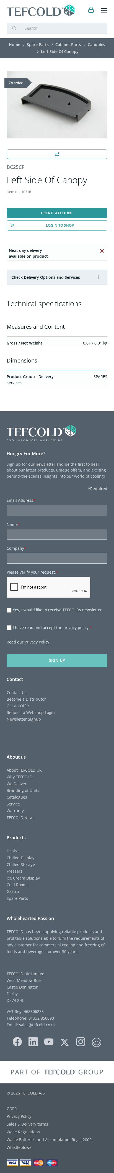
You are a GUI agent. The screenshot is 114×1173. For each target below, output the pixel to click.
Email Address (21, 500)
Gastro (13, 891)
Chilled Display (20, 857)
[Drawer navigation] (104, 10)
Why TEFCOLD (19, 776)
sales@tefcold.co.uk (37, 1024)
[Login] (91, 10)
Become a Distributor (26, 699)
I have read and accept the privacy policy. (52, 627)
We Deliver (17, 783)
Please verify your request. (32, 572)
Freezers (14, 871)
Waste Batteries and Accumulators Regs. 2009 (49, 1139)
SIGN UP (57, 660)
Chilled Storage (21, 864)
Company (16, 548)
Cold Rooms (17, 884)
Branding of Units (23, 790)
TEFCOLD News (21, 817)
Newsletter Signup (24, 719)
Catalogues (17, 797)
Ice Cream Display (23, 878)
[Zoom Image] (57, 105)
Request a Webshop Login (31, 712)
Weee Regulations (23, 1131)
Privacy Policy (37, 642)
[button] (98, 277)
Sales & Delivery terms (27, 1124)
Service (13, 804)
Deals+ (13, 850)
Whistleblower (20, 1147)
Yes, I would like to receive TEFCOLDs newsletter (57, 609)
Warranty (15, 810)
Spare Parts (17, 898)
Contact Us (17, 692)
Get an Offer (18, 705)
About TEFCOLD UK (24, 770)
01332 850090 (40, 1018)
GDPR (12, 1108)
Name (13, 524)
